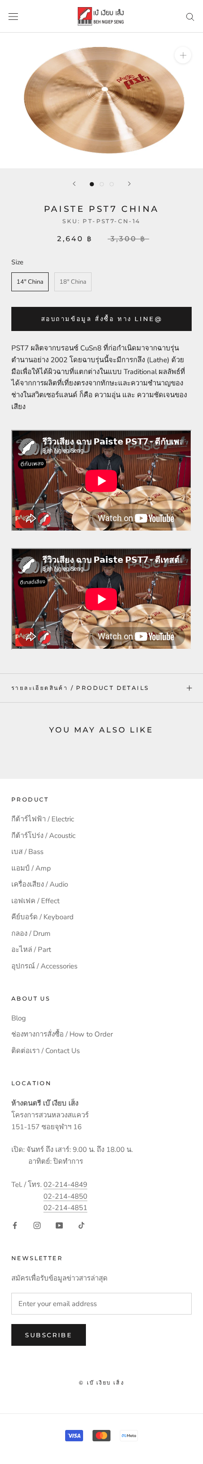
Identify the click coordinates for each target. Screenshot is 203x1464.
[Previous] (74, 184)
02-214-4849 (65, 1184)
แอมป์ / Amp (31, 868)
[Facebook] (14, 1225)
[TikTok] (81, 1225)
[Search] (190, 16)
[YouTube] (59, 1225)
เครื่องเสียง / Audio (39, 884)
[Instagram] (37, 1225)
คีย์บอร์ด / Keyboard (42, 917)
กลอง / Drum (31, 933)
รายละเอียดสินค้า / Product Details (80, 687)
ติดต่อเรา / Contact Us (45, 1050)
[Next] (129, 184)
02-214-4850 (65, 1196)
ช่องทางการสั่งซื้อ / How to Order (62, 1034)
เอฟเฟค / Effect (35, 901)
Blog (18, 1018)
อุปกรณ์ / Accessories (44, 966)
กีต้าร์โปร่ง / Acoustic (43, 835)
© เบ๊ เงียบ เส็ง (101, 1382)
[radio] (30, 281)
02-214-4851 (65, 1207)
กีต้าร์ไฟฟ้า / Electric (42, 819)
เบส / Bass (27, 851)
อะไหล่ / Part (31, 949)
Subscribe (48, 1335)
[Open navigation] (13, 16)
